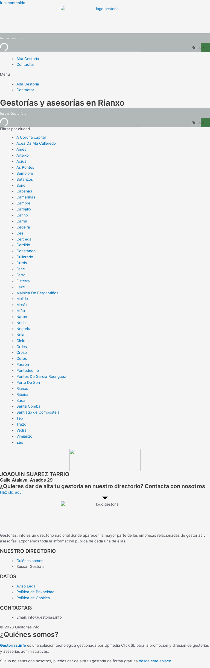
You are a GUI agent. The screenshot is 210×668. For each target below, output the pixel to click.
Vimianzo (24, 436)
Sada (20, 400)
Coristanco (26, 251)
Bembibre (24, 173)
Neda (21, 322)
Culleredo (24, 257)
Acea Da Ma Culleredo (36, 143)
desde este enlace (155, 661)
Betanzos (24, 179)
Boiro (20, 185)
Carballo (23, 209)
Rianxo (22, 388)
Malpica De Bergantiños (37, 293)
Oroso (21, 352)
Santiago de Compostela (38, 412)
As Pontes (25, 167)
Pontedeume (27, 370)
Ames (21, 149)
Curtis (21, 263)
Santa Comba (28, 406)
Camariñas (25, 197)
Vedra (21, 430)
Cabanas (24, 191)
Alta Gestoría (27, 59)
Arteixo (22, 155)
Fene (20, 269)
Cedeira (23, 227)
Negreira (23, 328)
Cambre (23, 203)
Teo (19, 418)
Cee (20, 233)
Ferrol (21, 275)
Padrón (22, 364)
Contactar (25, 64)
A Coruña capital (31, 137)
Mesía (21, 304)
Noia (20, 334)
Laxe (20, 287)
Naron (21, 316)
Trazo (21, 424)
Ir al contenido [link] (12, 3)
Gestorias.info (13, 645)
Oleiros (22, 341)
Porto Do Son (28, 382)
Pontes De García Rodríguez (41, 376)
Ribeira (22, 394)
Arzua (21, 161)
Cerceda (23, 239)
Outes (21, 358)
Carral (21, 221)
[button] (105, 75)
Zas (19, 442)
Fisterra (23, 281)
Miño (20, 310)
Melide (22, 298)
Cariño (22, 215)
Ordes (21, 347)
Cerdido (23, 245)
